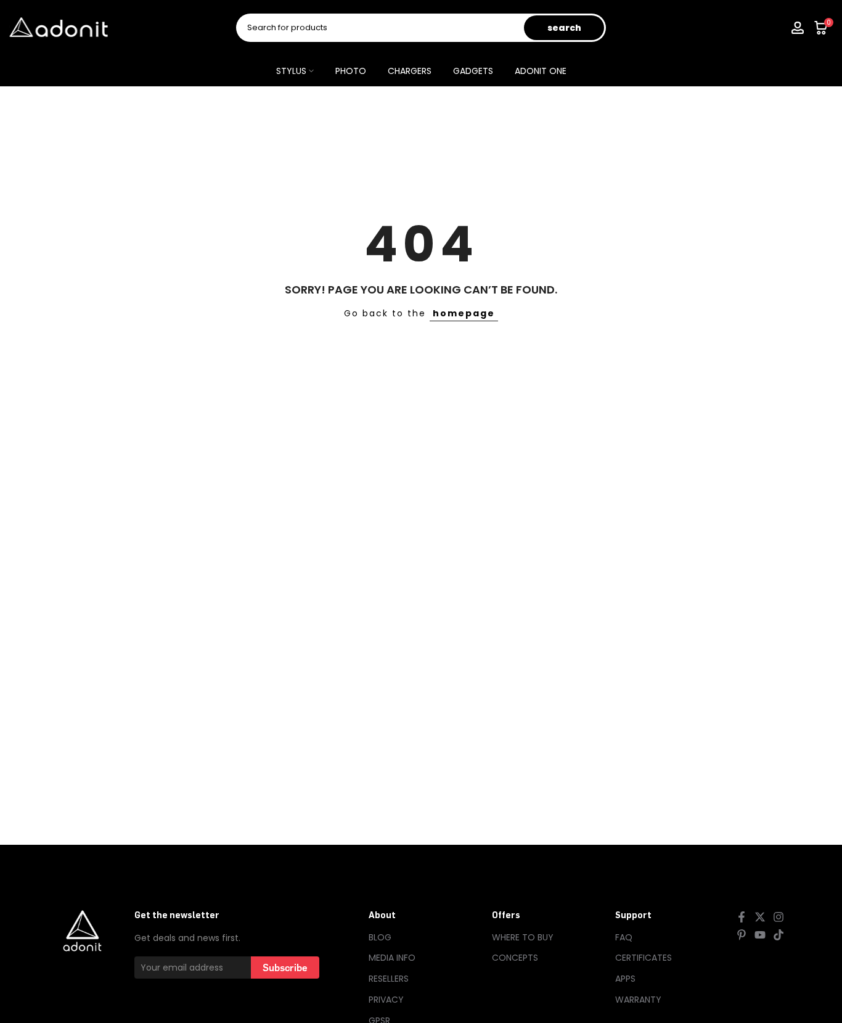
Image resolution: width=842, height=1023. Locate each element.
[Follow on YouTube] (760, 934)
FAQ (623, 937)
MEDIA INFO (392, 957)
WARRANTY (638, 999)
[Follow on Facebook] (741, 917)
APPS (625, 978)
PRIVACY (386, 999)
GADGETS (473, 71)
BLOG (380, 937)
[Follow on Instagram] (778, 917)
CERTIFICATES (643, 957)
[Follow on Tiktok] (778, 934)
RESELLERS (389, 978)
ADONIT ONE (540, 71)
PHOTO (350, 71)
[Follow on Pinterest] (741, 934)
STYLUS (291, 71)
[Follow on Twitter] (760, 917)
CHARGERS (409, 71)
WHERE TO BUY (523, 937)
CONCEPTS (515, 957)
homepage (464, 313)
